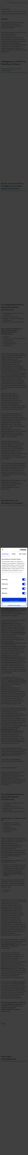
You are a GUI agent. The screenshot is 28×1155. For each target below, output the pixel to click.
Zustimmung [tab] (5, 554)
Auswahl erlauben (14, 605)
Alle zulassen (14, 601)
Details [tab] (14, 554)
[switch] (24, 584)
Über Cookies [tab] (22, 554)
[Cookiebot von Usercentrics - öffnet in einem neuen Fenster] (20, 550)
